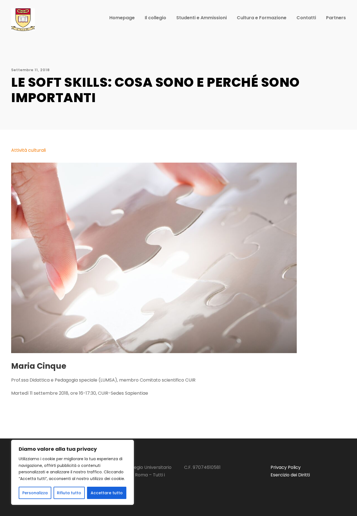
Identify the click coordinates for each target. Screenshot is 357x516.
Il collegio (155, 18)
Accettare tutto (107, 493)
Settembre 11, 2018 (30, 70)
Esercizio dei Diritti (290, 475)
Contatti (306, 18)
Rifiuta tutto (69, 493)
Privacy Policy (286, 467)
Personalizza (35, 493)
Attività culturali (28, 150)
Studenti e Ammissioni (201, 18)
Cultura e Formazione (261, 18)
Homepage (122, 18)
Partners (336, 18)
